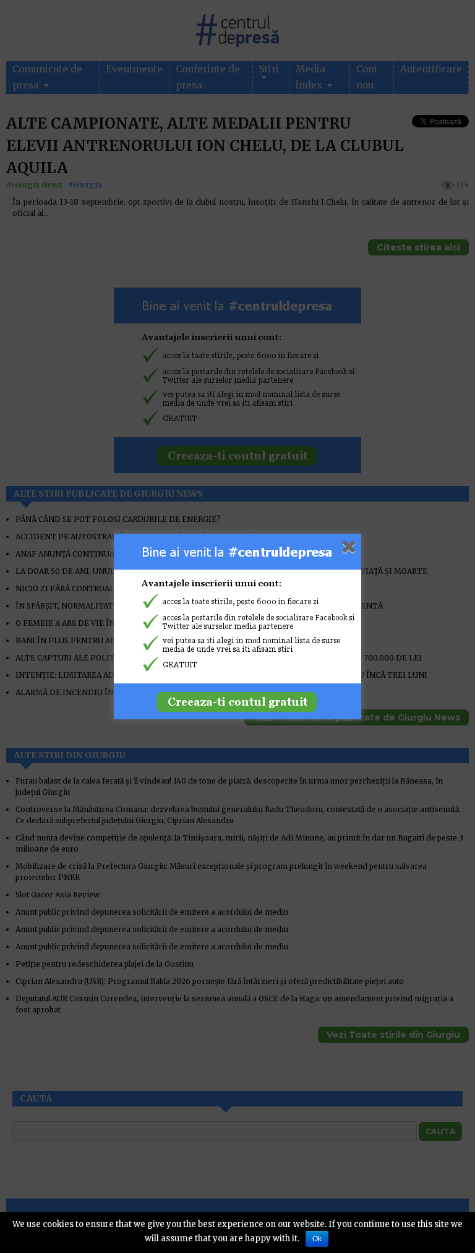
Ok (317, 1238)
